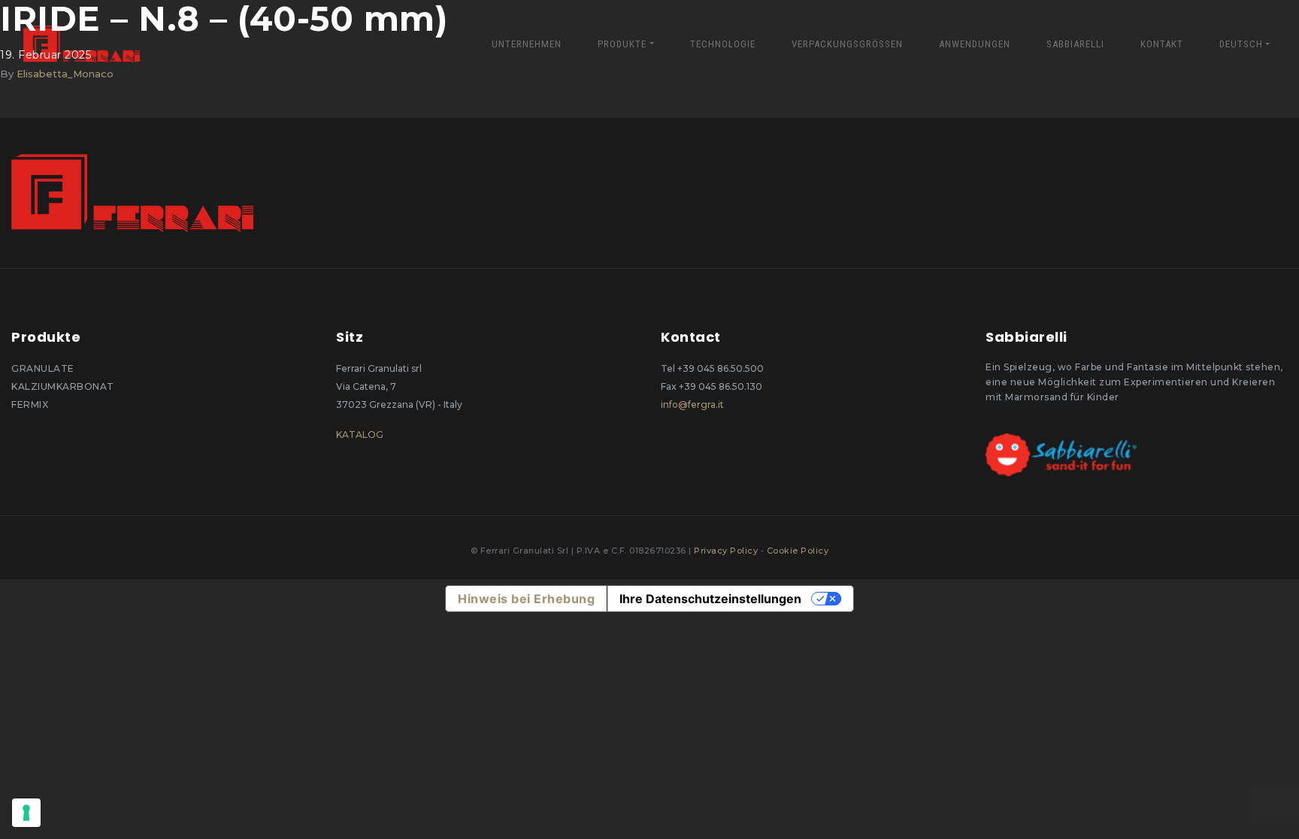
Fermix (29, 404)
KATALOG (359, 434)
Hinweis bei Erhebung (526, 598)
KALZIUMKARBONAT (62, 386)
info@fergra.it (692, 404)
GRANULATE (42, 368)
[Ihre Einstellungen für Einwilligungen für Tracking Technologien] (26, 812)
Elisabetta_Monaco (65, 74)
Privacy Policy (727, 550)
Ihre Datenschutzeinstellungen (710, 598)
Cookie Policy (798, 550)
